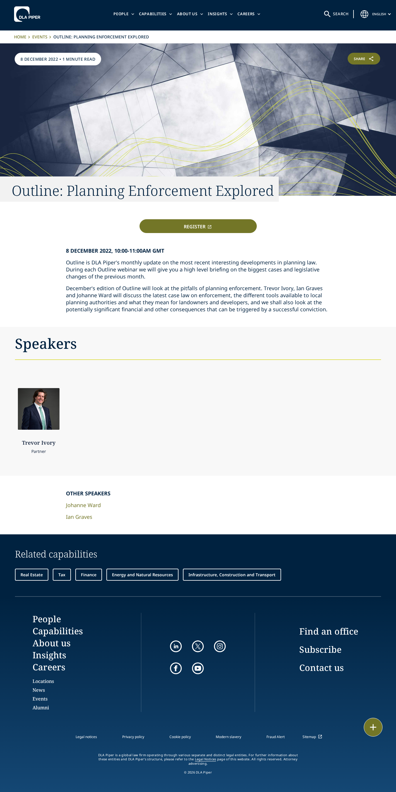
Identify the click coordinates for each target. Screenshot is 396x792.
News (39, 690)
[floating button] (373, 727)
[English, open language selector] (364, 14)
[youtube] (198, 668)
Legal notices (86, 736)
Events (39, 37)
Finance (88, 574)
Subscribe (320, 649)
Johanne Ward (83, 505)
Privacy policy (133, 736)
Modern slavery (228, 736)
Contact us (321, 668)
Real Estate (32, 574)
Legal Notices (205, 759)
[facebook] (176, 668)
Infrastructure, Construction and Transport (232, 574)
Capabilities (152, 13)
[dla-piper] (28, 14)
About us (187, 13)
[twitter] (198, 646)
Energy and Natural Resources (142, 574)
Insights (217, 13)
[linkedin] (176, 646)
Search (341, 13)
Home (20, 37)
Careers (246, 13)
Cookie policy (180, 736)
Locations (43, 681)
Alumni (41, 707)
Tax (61, 574)
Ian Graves (79, 516)
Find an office (328, 631)
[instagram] (220, 646)
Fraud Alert (275, 736)
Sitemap (309, 736)
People (120, 13)
